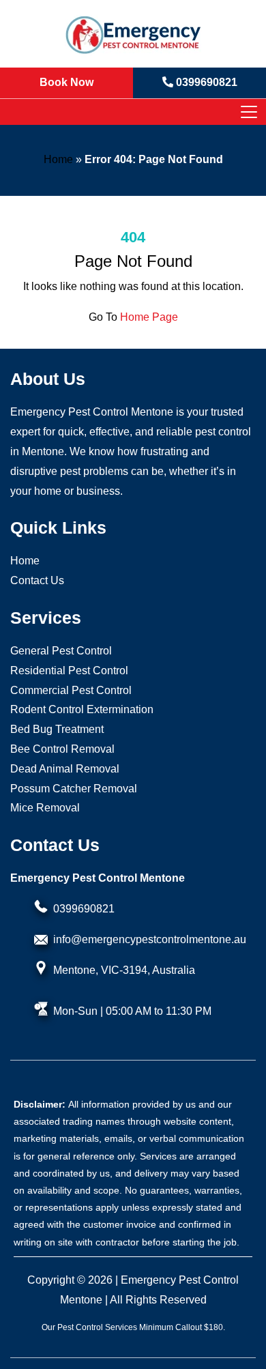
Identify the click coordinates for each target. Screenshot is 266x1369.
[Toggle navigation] (248, 112)
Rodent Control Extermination (81, 709)
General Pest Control (61, 651)
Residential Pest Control (69, 670)
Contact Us (37, 580)
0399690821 (84, 908)
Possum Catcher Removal (73, 788)
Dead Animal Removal (64, 769)
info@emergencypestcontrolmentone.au (149, 939)
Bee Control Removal (62, 749)
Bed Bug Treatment (57, 729)
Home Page (149, 317)
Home (58, 159)
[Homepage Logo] (133, 33)
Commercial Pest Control (71, 690)
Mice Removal (45, 807)
